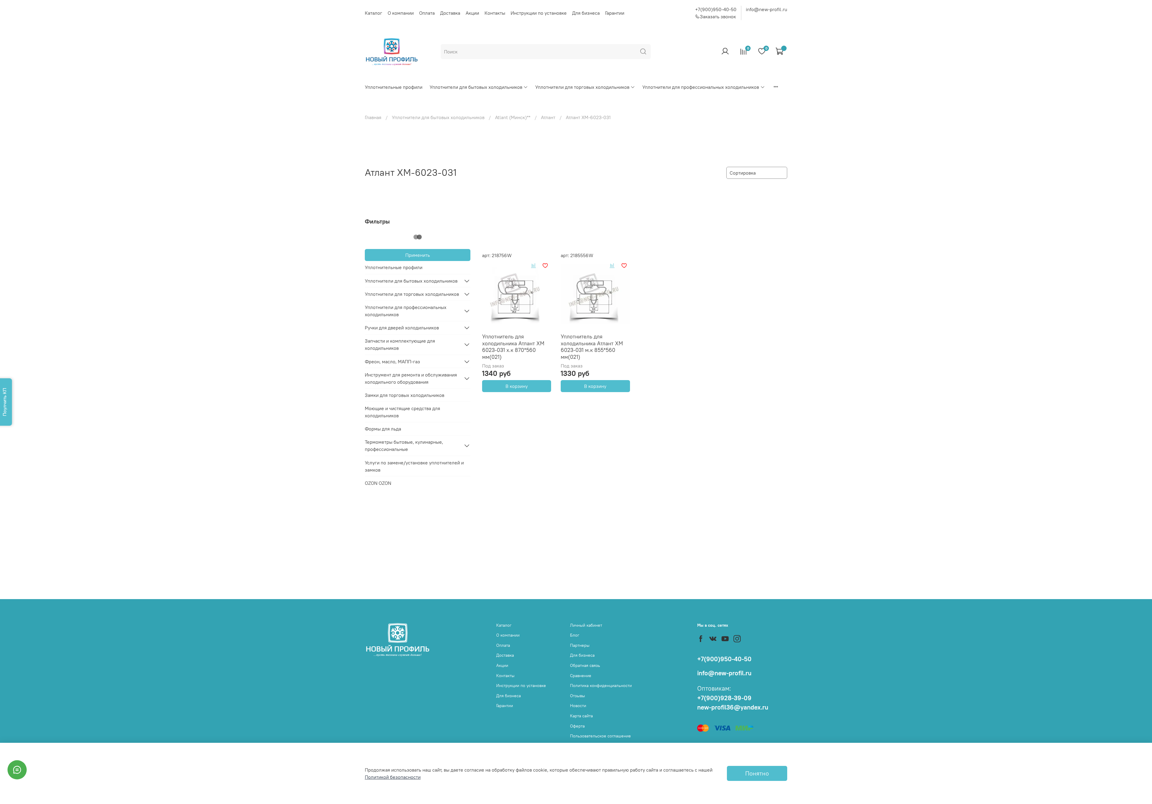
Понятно (757, 773)
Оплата (427, 13)
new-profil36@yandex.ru (732, 707)
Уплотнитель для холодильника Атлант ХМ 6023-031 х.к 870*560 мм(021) (513, 346)
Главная (373, 117)
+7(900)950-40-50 (715, 9)
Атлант (548, 117)
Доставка (450, 13)
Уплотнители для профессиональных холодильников (700, 87)
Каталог (373, 13)
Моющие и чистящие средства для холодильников (402, 411)
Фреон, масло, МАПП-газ (392, 361)
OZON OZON (378, 483)
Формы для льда (383, 429)
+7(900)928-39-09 (724, 698)
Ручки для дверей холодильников (402, 328)
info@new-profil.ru (766, 9)
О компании (401, 13)
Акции (472, 13)
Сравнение (580, 675)
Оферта (577, 726)
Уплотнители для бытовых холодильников (476, 87)
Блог (574, 635)
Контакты (494, 13)
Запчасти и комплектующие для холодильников (400, 344)
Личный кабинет (586, 625)
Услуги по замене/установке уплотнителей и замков (414, 466)
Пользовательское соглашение (600, 736)
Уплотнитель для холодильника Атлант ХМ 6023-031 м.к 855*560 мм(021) (592, 346)
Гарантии (614, 13)
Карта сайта (581, 715)
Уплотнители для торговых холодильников (582, 87)
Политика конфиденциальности (601, 685)
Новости (578, 705)
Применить (417, 255)
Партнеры (580, 645)
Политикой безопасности (393, 777)
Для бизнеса (586, 13)
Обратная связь (585, 665)
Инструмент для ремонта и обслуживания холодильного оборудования (411, 378)
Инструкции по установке (539, 13)
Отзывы (577, 695)
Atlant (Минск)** (512, 117)
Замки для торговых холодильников (404, 395)
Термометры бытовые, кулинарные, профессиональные (404, 445)
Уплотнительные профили (393, 87)
